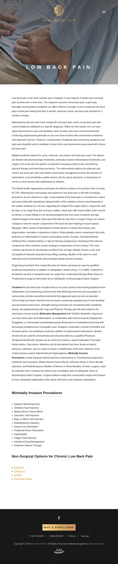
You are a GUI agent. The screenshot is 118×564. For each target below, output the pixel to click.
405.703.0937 (37, 536)
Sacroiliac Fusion (23, 479)
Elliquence (19, 471)
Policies (72, 536)
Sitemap (85, 536)
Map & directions (59, 527)
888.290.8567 (57, 536)
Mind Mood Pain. (39, 543)
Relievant (19, 467)
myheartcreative (96, 543)
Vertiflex (18, 475)
